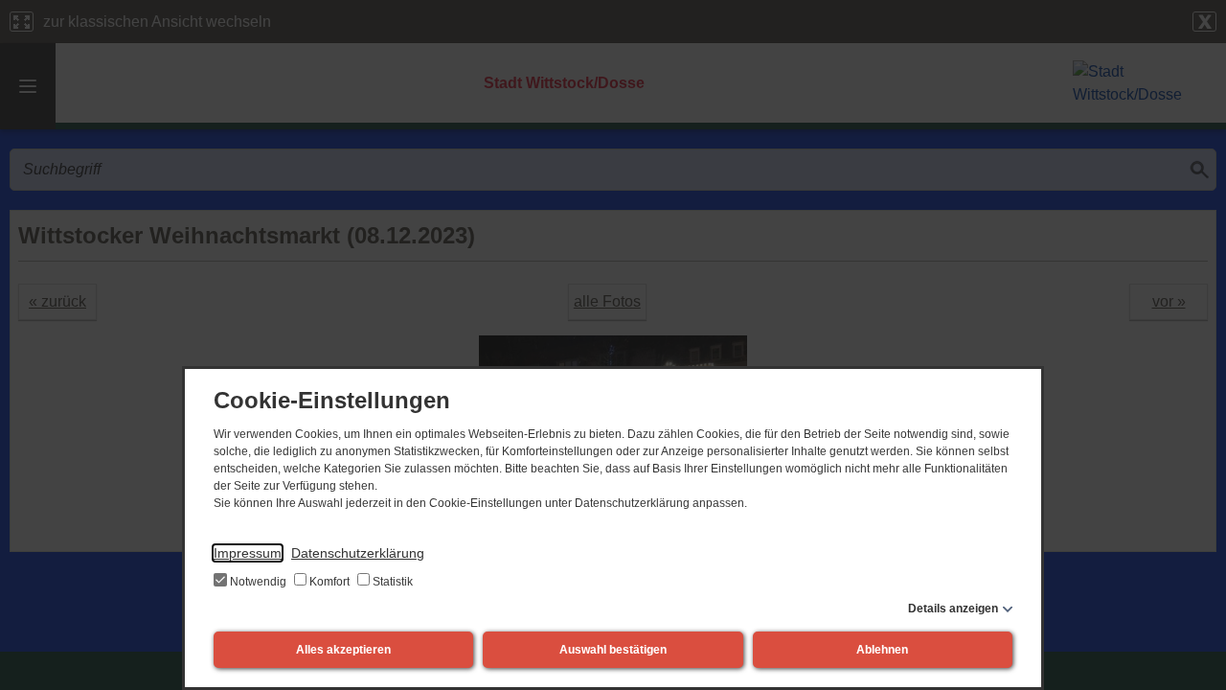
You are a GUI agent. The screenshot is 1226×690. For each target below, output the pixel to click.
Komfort (329, 581)
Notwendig (258, 581)
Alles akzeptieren (343, 649)
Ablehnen (882, 649)
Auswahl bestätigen (613, 649)
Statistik (391, 581)
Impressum (248, 553)
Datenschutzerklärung (357, 553)
